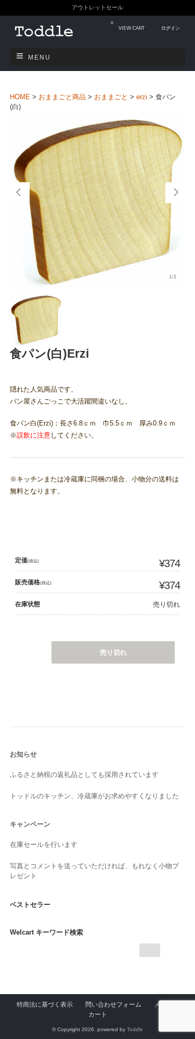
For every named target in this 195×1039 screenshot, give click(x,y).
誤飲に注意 (33, 435)
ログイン (170, 28)
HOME (20, 97)
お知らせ (23, 754)
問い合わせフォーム (113, 1004)
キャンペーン (30, 824)
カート (97, 1014)
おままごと (111, 97)
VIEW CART (128, 25)
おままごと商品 (62, 97)
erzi (141, 97)
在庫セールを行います (43, 844)
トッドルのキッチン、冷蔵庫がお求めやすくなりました (94, 796)
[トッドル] (54, 37)
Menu (39, 57)
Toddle (135, 1029)
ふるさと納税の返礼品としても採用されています (84, 774)
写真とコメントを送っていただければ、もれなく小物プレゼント (94, 871)
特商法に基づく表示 (45, 1004)
